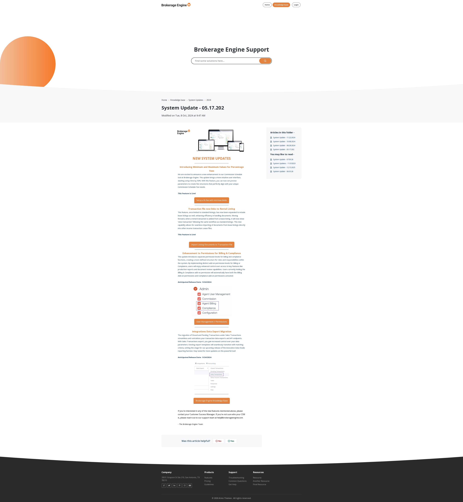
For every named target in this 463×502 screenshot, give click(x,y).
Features (208, 477)
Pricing (207, 481)
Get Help (232, 484)
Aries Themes (225, 498)
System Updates (196, 100)
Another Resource (261, 481)
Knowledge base (281, 5)
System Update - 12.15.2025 (284, 167)
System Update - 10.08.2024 (284, 141)
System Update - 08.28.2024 (284, 145)
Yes (232, 441)
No (219, 441)
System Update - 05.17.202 (283, 149)
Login (296, 5)
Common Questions (238, 481)
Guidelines (209, 484)
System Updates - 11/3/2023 (284, 163)
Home (267, 5)
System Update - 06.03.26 (283, 171)
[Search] (265, 61)
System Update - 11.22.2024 (284, 137)
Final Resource (259, 484)
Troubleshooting (236, 477)
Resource (257, 477)
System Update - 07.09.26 (283, 159)
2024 (209, 100)
